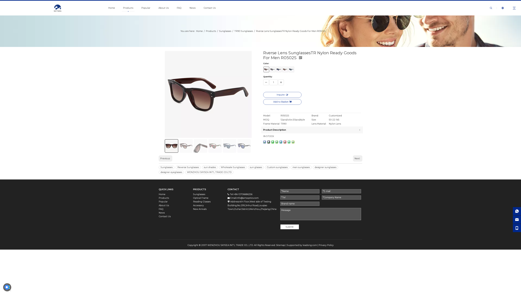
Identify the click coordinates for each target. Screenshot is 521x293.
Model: (267, 115)
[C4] (285, 69)
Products (128, 8)
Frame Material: (271, 123)
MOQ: (266, 119)
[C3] (279, 69)
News (193, 8)
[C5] (291, 69)
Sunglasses (167, 167)
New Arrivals (200, 209)
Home (111, 8)
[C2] (272, 69)
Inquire (281, 94)
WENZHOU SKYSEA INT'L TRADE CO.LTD (209, 172)
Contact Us (210, 8)
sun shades (210, 167)
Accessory (198, 205)
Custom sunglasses (277, 167)
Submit (290, 227)
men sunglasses (301, 167)
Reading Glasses (202, 201)
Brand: (315, 115)
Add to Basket (281, 102)
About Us (163, 8)
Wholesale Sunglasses (233, 167)
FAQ (179, 8)
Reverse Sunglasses (188, 167)
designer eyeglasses (171, 172)
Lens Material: (319, 123)
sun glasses (256, 167)
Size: (314, 119)
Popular (145, 8)
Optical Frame (200, 198)
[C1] (266, 69)
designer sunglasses (325, 167)
